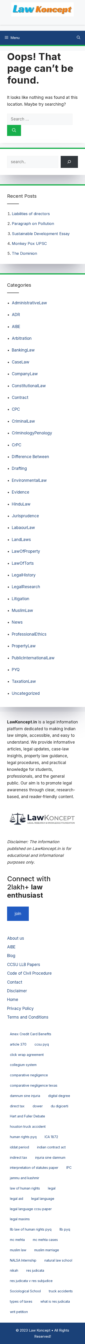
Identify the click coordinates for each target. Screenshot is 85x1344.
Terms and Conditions (27, 1017)
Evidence (20, 492)
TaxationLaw (24, 681)
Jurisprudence (25, 516)
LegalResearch (26, 586)
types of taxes (21, 1301)
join (18, 913)
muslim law (18, 1250)
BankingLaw (23, 350)
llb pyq (65, 1229)
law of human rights (25, 1188)
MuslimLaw (22, 610)
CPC (16, 409)
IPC (69, 1168)
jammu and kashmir (24, 1178)
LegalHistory (24, 575)
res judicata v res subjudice (31, 1281)
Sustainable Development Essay (41, 233)
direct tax (17, 1106)
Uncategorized (26, 693)
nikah (14, 1270)
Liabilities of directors (31, 213)
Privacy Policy (20, 1008)
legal (51, 1188)
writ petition (19, 1312)
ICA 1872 (51, 1137)
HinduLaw (21, 504)
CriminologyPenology (32, 433)
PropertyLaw (24, 646)
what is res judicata (55, 1301)
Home (12, 999)
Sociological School (25, 1291)
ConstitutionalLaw (29, 385)
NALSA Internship (23, 1260)
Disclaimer (17, 991)
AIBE (16, 326)
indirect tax (18, 1157)
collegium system (23, 1065)
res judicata (35, 1270)
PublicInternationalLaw (33, 658)
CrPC (16, 445)
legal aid (16, 1199)
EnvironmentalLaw (29, 480)
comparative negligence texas (33, 1085)
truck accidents (61, 1291)
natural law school (58, 1260)
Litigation (20, 598)
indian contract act (51, 1147)
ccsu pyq (41, 1044)
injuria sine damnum (50, 1157)
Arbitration (22, 338)
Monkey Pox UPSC (29, 243)
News (17, 622)
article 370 (18, 1044)
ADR (16, 314)
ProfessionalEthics (29, 634)
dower (38, 1106)
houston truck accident (28, 1126)
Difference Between (30, 456)
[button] (78, 38)
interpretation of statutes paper (34, 1168)
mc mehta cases (45, 1240)
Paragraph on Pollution (33, 223)
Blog (11, 955)
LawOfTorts (23, 563)
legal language (42, 1199)
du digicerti (59, 1106)
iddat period (19, 1147)
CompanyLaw (25, 373)
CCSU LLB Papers (23, 964)
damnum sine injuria (25, 1096)
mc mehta (17, 1240)
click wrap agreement (27, 1055)
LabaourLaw (23, 527)
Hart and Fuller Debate (27, 1116)
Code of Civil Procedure (29, 973)
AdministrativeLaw (29, 303)
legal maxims (20, 1219)
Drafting (19, 468)
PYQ (16, 669)
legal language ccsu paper (31, 1209)
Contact (14, 982)
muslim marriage (46, 1250)
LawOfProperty (26, 551)
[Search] (14, 130)
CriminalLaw (23, 421)
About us (15, 938)
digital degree (59, 1096)
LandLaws (21, 539)
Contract (20, 397)
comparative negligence (29, 1075)
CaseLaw (20, 362)
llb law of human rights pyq (30, 1229)
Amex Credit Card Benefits (30, 1034)
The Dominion (24, 253)
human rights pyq (23, 1137)
